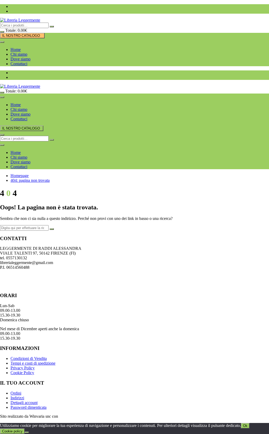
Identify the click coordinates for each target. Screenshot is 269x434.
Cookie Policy (22, 372)
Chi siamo (19, 54)
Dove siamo (20, 59)
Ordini (16, 393)
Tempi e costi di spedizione (33, 363)
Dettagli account (24, 402)
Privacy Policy (23, 368)
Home (16, 49)
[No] (27, 432)
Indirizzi (17, 398)
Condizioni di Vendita (29, 358)
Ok (245, 426)
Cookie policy (12, 431)
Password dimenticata (28, 407)
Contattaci (19, 63)
